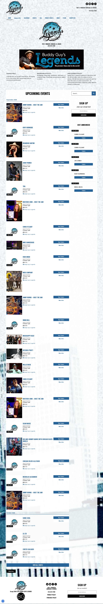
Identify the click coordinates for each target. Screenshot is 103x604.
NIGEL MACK (78, 187)
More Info (61, 108)
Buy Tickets (61, 104)
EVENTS (35, 18)
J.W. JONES (77, 160)
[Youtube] (90, 4)
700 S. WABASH (81, 7)
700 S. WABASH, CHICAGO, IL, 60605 (51, 44)
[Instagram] (95, 4)
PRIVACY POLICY (51, 595)
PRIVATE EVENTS (49, 18)
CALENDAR (26, 18)
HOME (9, 18)
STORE (64, 18)
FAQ (41, 18)
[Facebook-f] (92, 4)
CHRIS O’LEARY (79, 134)
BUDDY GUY (72, 18)
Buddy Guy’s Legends (29, 112)
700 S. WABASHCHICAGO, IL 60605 (51, 588)
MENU (58, 18)
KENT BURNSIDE (79, 174)
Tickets (83, 138)
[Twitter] (87, 4)
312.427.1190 (93, 10)
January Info (17, 18)
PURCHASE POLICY (51, 598)
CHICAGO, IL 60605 (91, 7)
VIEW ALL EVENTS (38, 565)
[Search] (94, 93)
